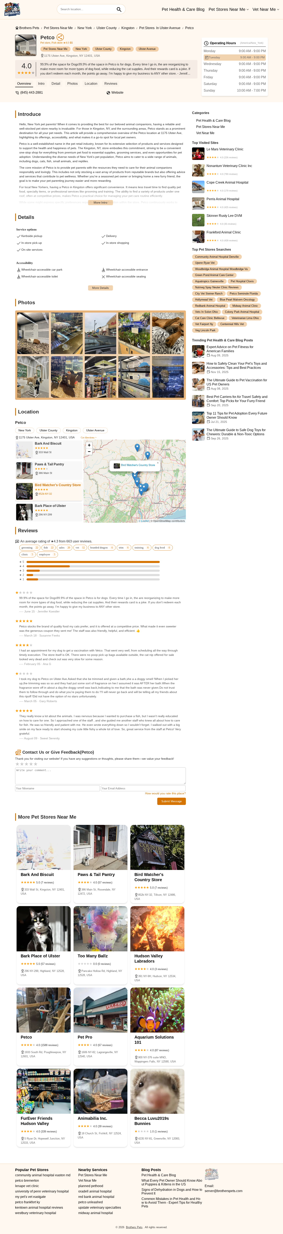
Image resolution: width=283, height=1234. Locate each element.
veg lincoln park (205, 330)
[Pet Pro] (101, 1010)
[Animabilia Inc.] (101, 1091)
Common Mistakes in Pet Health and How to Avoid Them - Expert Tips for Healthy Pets (172, 1202)
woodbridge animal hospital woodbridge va (221, 269)
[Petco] (27, 47)
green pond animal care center (214, 275)
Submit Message (171, 801)
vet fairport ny (204, 324)
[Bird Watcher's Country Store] (157, 847)
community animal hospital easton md (42, 1175)
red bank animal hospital (96, 1196)
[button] (137, 482)
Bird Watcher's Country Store (138, 465)
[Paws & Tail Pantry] (101, 847)
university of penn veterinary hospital (42, 1191)
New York (84, 28)
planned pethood (90, 1186)
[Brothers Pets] (12, 9)
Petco (189, 28)
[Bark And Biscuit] (44, 847)
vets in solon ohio (206, 312)
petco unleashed (90, 1202)
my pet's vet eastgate (30, 1196)
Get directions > (89, 437)
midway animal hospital (95, 1213)
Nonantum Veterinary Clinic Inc (229, 169)
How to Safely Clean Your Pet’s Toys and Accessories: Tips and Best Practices (237, 368)
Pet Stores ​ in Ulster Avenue (159, 28)
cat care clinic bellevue (209, 318)
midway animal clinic (245, 305)
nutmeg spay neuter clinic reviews (217, 287)
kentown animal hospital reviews (39, 1207)
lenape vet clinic (27, 1186)
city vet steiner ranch (209, 293)
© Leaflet (144, 521)
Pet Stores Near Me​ (227, 9)
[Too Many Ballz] (101, 928)
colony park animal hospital (242, 312)
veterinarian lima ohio (245, 318)
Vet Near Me (264, 9)
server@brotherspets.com (223, 1191)
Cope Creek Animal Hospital (227, 186)
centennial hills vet (232, 324)
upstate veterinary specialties (99, 1207)
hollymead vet (204, 299)
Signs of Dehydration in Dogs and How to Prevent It (172, 1191)
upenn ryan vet (205, 263)
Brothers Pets (29, 28)
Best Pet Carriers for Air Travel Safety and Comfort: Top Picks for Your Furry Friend (237, 401)
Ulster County (107, 28)
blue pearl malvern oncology (237, 299)
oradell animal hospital (95, 1191)
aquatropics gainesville (209, 281)
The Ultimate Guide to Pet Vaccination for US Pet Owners (237, 384)
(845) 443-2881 (31, 92)
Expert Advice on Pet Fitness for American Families (230, 351)
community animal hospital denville (217, 256)
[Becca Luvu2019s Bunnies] (157, 1091)
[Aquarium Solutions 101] (157, 1010)
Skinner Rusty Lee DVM (224, 219)
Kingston (127, 28)
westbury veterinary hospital (35, 1213)
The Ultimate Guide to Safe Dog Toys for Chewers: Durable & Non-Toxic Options (236, 434)
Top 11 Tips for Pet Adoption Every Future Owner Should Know (237, 418)
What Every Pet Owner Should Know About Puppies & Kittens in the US (172, 1182)
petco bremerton (27, 1180)
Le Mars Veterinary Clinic (225, 153)
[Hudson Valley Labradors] (157, 928)
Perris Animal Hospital (223, 203)
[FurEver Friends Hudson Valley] (44, 1091)
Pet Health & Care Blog (183, 9)
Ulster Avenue (147, 48)
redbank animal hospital (210, 305)
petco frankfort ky (27, 1202)
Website (117, 92)
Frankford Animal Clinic (224, 236)
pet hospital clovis (242, 281)
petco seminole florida (244, 293)
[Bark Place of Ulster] (44, 928)
